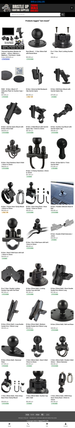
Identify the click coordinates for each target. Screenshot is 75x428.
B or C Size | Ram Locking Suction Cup (62, 52)
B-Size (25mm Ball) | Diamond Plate (11, 361)
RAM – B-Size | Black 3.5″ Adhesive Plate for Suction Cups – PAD (12, 91)
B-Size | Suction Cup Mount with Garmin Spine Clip (61, 128)
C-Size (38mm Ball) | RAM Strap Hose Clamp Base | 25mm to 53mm (61, 397)
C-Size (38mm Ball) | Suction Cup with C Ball (37, 397)
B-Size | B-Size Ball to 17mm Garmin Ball (60, 163)
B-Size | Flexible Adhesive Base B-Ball (62, 207)
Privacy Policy (23, 418)
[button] (71, 8)
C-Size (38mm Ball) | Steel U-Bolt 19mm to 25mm (37, 361)
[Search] (62, 14)
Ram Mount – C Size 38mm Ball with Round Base (36, 52)
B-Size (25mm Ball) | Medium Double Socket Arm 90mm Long (36, 325)
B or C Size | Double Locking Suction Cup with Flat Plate (10, 289)
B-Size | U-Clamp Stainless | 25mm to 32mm (37, 172)
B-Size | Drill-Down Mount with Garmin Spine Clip (60, 90)
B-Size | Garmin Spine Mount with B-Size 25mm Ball (12, 128)
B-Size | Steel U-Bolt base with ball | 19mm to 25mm (12, 253)
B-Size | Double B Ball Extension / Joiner (61, 235)
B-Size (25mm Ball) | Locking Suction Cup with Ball (35, 289)
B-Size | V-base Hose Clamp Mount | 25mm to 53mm (12, 207)
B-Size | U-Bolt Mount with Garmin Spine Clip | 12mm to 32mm (37, 128)
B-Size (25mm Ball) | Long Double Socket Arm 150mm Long (12, 325)
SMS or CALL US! (38, 1)
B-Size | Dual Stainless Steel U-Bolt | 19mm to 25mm (12, 163)
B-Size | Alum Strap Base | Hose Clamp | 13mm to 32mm (36, 207)
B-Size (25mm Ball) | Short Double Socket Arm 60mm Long (62, 289)
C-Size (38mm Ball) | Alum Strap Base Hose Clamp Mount (12, 397)
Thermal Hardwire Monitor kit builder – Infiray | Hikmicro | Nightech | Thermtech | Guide (11, 53)
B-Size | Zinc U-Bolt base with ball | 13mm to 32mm (37, 243)
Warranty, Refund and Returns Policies (43, 418)
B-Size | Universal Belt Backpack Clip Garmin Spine (36, 90)
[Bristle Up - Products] (33, 8)
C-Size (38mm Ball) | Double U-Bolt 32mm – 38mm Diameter (62, 361)
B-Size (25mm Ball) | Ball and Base (62, 324)
